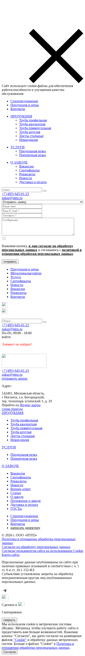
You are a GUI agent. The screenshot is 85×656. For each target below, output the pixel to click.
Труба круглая (29, 132)
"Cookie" (20, 640)
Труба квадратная (32, 124)
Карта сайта (10, 555)
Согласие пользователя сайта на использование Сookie (42, 551)
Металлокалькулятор (25, 273)
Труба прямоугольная (35, 128)
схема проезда (12, 409)
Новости (25, 178)
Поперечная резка (32, 155)
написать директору (25, 528)
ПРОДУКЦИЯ (21, 116)
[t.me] (4, 306)
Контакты (17, 109)
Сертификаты (29, 170)
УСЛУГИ (17, 147)
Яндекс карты (30, 405)
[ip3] (21, 605)
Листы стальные (31, 136)
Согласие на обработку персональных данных (36, 547)
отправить (10, 261)
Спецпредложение (24, 101)
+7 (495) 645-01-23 (15, 194)
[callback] (4, 313)
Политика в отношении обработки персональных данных (38, 645)
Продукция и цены (24, 105)
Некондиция (28, 140)
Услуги (15, 277)
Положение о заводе (25, 501)
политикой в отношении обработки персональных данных (42, 252)
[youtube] (5, 600)
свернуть (9, 620)
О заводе (17, 497)
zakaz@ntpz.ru (12, 198)
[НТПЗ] (24, 367)
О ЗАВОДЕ (19, 162)
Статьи (15, 493)
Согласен (9, 652)
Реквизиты (27, 174)
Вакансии (26, 166)
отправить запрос (15, 378)
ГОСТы (16, 508)
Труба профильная (33, 120)
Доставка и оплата (33, 182)
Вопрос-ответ (20, 489)
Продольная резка (32, 151)
